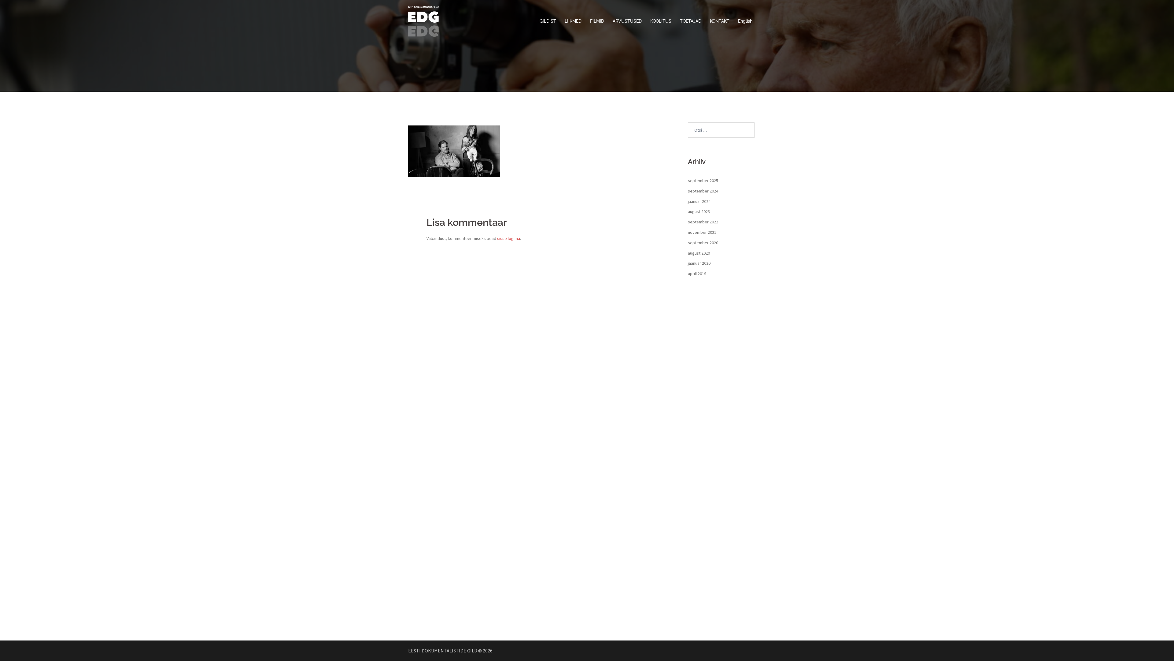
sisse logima (508, 238)
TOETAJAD (690, 21)
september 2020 (703, 242)
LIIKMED (573, 21)
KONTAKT (719, 21)
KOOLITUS (660, 21)
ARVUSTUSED (627, 21)
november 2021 (702, 232)
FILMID (597, 21)
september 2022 (703, 222)
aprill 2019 (697, 273)
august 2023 (699, 211)
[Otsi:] (721, 130)
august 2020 (699, 253)
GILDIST (548, 21)
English (745, 21)
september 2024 (703, 191)
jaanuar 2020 (699, 263)
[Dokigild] (423, 21)
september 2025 (703, 180)
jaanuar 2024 (699, 201)
